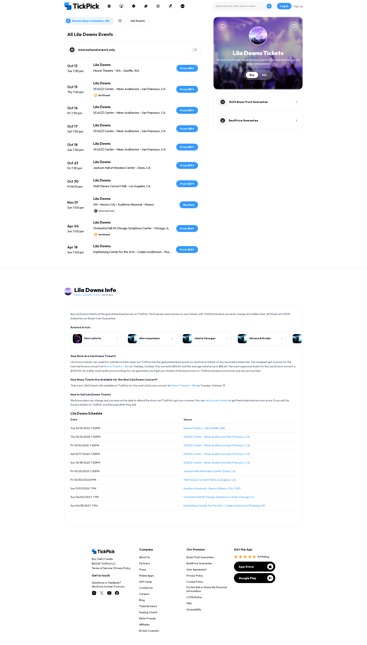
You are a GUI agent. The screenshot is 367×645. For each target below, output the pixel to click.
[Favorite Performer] (293, 26)
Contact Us (146, 588)
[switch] (194, 49)
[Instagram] (94, 593)
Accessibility (194, 609)
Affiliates (144, 624)
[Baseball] (109, 6)
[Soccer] (158, 6)
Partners (144, 563)
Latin (97, 294)
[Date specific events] (120, 20)
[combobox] (243, 6)
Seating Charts (148, 612)
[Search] (269, 6)
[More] (182, 6)
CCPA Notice (194, 597)
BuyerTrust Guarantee (200, 557)
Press (142, 569)
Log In (284, 6)
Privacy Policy (122, 568)
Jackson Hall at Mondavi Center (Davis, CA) (210, 471)
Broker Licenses (149, 630)
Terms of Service (102, 568)
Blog (142, 600)
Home (77, 294)
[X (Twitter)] (101, 593)
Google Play (247, 578)
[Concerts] (170, 6)
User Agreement (196, 569)
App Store (246, 567)
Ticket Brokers (148, 606)
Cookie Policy (195, 581)
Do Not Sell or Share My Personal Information (207, 589)
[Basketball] (121, 6)
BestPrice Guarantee (199, 563)
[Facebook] (117, 593)
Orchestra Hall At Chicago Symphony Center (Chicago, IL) (219, 497)
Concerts (87, 294)
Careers (144, 594)
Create (108, 559)
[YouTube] (109, 593)
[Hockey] (133, 6)
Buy (252, 75)
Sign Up (298, 6)
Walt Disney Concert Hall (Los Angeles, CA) (210, 480)
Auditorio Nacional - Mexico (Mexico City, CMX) (212, 488)
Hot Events (138, 21)
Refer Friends (147, 618)
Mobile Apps (146, 575)
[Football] (146, 6)
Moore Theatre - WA (116, 366)
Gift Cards (145, 581)
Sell (264, 75)
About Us (144, 557)
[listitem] (132, 68)
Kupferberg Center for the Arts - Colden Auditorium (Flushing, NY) (225, 505)
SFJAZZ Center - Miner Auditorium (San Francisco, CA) (217, 436)
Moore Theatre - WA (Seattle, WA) (204, 428)
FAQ (189, 603)
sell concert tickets (216, 400)
